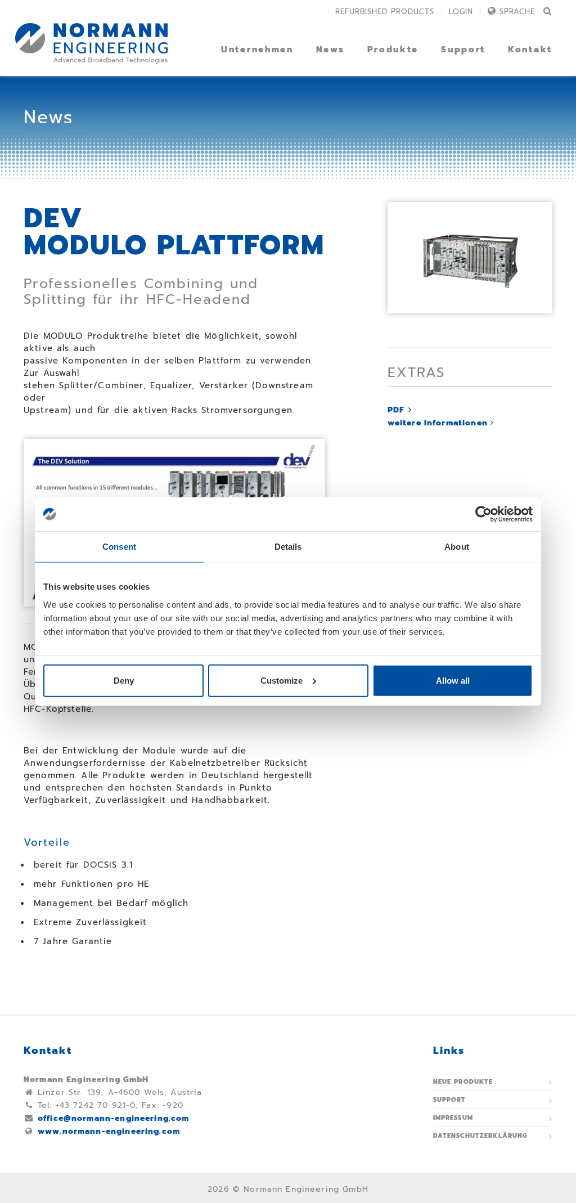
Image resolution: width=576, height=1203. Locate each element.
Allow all (453, 680)
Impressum (453, 1118)
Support (463, 49)
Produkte (393, 49)
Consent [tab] (119, 546)
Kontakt (530, 49)
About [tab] (456, 546)
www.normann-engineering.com (109, 1131)
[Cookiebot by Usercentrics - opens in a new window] (483, 514)
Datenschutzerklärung (480, 1136)
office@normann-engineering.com (114, 1118)
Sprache (517, 11)
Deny (124, 680)
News (330, 49)
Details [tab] (288, 546)
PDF (396, 410)
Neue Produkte (463, 1082)
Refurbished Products (384, 11)
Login (461, 11)
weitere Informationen (439, 423)
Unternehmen (257, 49)
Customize (281, 680)
